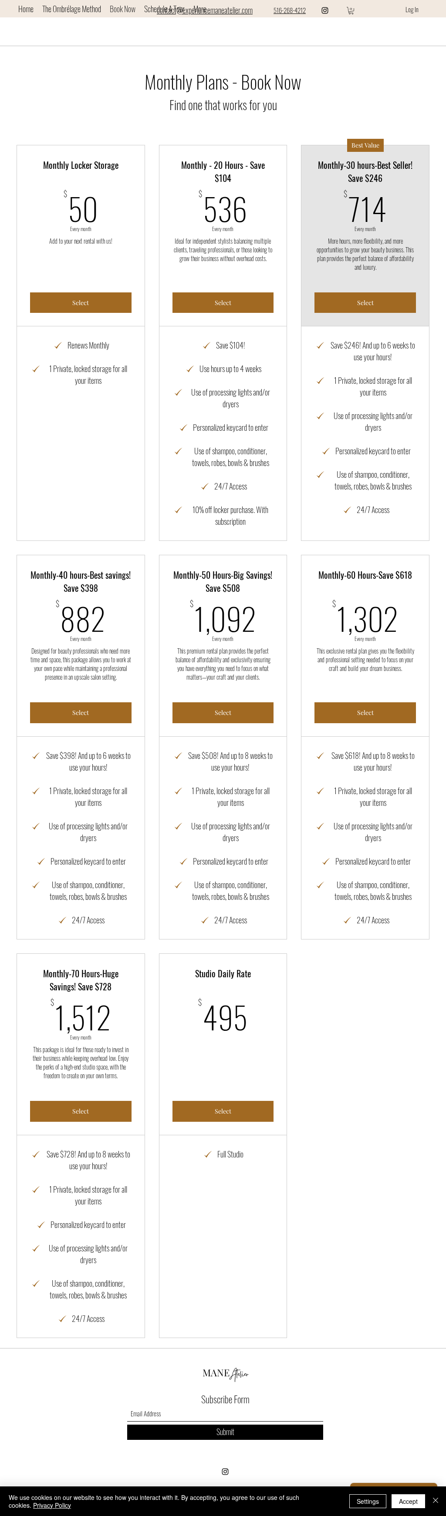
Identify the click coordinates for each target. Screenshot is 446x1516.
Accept (408, 1501)
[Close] (435, 1501)
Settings (368, 1501)
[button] (351, 10)
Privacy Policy (52, 1505)
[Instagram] (325, 10)
